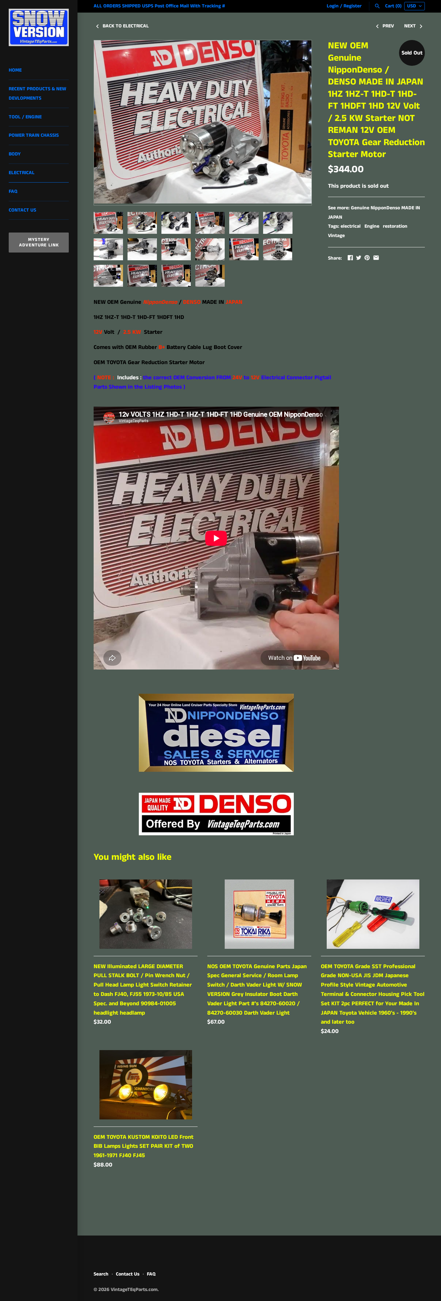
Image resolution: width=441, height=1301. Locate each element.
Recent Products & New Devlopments (37, 93)
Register (353, 6)
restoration (395, 226)
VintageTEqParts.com (134, 1289)
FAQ (13, 191)
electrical (351, 226)
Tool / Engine (25, 117)
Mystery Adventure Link (39, 242)
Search (101, 1274)
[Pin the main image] (367, 257)
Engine (371, 226)
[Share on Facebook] (350, 257)
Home (15, 70)
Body (15, 154)
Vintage (336, 235)
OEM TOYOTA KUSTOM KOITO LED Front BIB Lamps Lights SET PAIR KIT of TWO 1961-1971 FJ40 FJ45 (143, 1146)
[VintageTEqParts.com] (38, 27)
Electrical (22, 172)
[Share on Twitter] (358, 257)
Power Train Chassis (34, 135)
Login (333, 6)
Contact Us (22, 210)
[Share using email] (376, 257)
